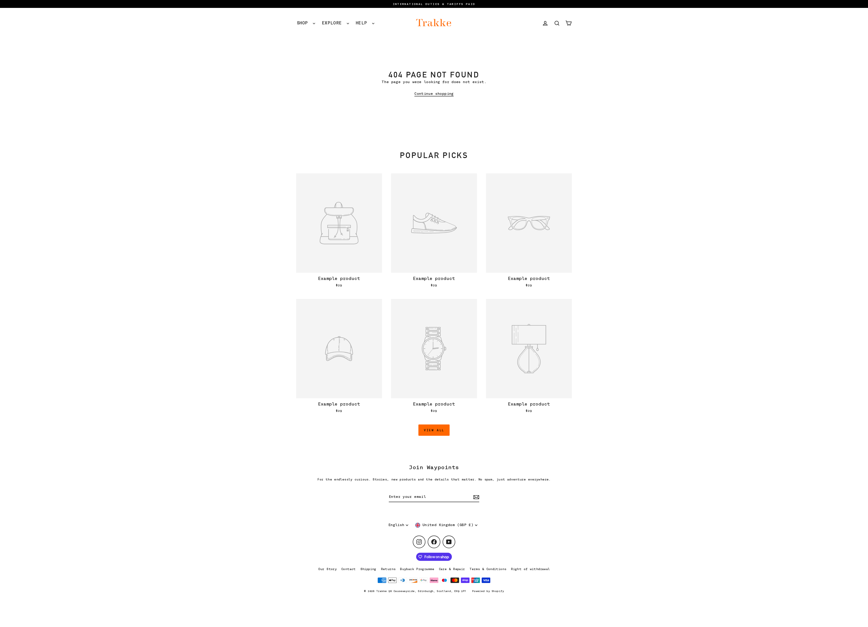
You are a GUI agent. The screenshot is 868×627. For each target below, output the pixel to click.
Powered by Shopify (488, 591)
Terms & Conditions (488, 569)
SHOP (304, 23)
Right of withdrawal (530, 569)
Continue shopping (433, 94)
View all (434, 430)
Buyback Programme (417, 569)
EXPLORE (333, 23)
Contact (348, 569)
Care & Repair (452, 569)
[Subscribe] (475, 497)
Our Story (327, 569)
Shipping (368, 569)
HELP (363, 23)
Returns (388, 569)
